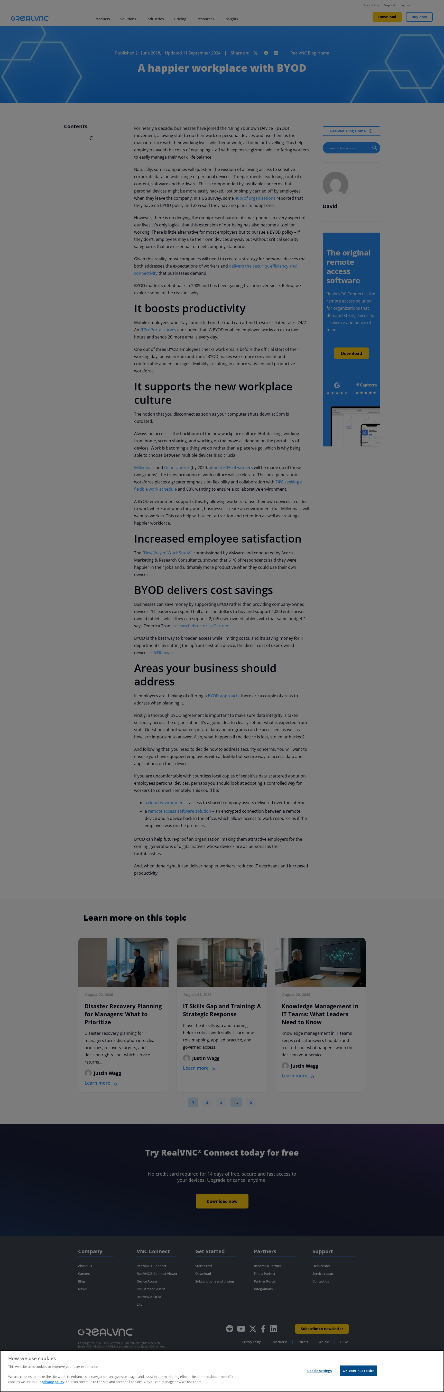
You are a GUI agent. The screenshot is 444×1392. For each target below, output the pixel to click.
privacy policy (53, 1381)
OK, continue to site (358, 1370)
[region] (222, 1371)
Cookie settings (319, 1370)
